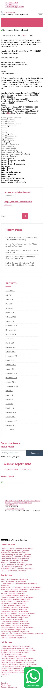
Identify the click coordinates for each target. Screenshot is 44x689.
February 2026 (11, 317)
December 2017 (11, 421)
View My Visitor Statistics (17, 540)
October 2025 (11, 334)
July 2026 (9, 295)
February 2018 (11, 413)
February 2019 (11, 365)
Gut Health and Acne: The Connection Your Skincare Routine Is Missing (21, 239)
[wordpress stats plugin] (4, 540)
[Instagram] (22, 531)
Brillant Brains (6, 678)
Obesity (23, 35)
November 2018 (11, 378)
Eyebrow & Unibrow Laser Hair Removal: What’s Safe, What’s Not (20, 258)
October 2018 (11, 382)
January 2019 (10, 369)
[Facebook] (22, 515)
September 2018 (12, 386)
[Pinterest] (22, 536)
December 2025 (11, 326)
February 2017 (11, 426)
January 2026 (10, 321)
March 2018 (10, 408)
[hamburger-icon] (40, 15)
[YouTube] (22, 527)
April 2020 (9, 339)
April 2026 (9, 308)
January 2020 (10, 352)
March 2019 (10, 360)
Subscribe (34, 453)
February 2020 (11, 347)
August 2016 (10, 430)
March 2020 (10, 343)
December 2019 (11, 356)
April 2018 (9, 404)
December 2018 (11, 373)
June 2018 (9, 395)
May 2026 (9, 304)
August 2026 (10, 291)
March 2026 (10, 313)
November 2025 (11, 330)
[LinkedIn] (22, 523)
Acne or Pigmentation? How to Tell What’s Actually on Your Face (21, 245)
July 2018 (9, 391)
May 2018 (9, 399)
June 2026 (9, 300)
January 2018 (10, 417)
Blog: (9, 113)
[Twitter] (22, 519)
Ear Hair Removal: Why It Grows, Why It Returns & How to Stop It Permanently (20, 264)
